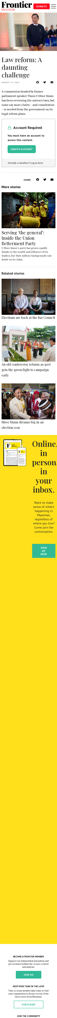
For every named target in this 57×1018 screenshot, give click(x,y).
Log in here (36, 163)
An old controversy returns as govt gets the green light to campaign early (26, 369)
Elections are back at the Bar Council (28, 317)
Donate (41, 6)
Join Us (28, 974)
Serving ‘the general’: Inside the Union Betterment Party (23, 238)
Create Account (22, 149)
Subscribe (28, 1004)
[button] (37, 82)
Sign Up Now (44, 551)
